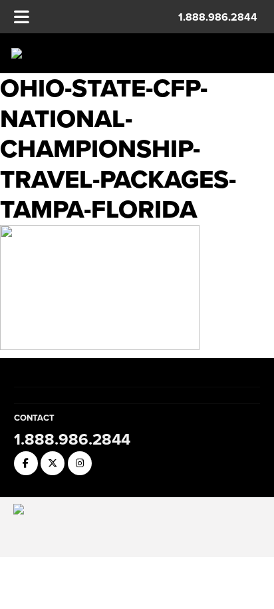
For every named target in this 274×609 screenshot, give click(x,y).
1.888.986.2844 (217, 17)
